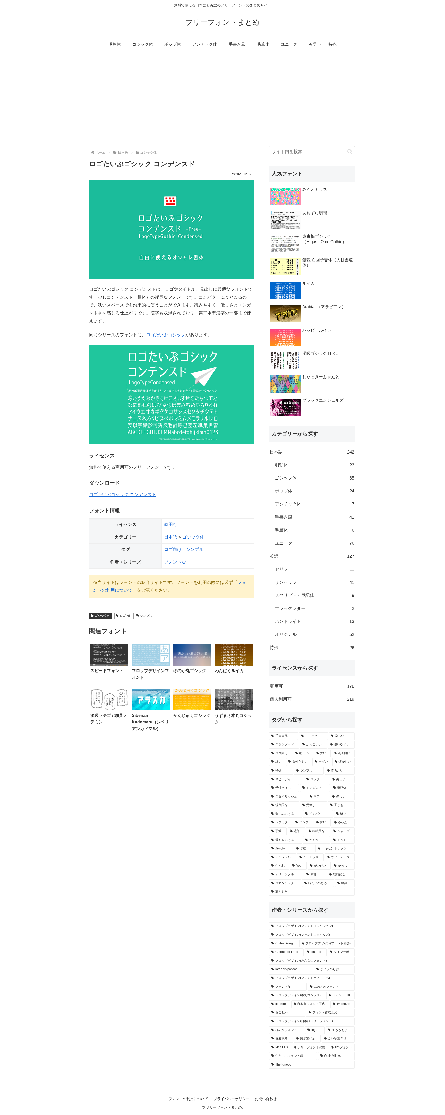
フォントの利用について (188, 1099)
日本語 (170, 537)
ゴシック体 (193, 537)
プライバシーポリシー (231, 1099)
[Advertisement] (222, 94)
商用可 (170, 524)
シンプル (194, 549)
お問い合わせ (266, 1099)
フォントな (175, 562)
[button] (349, 152)
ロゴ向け (173, 549)
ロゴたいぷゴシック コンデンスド (122, 494)
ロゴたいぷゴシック (165, 334)
